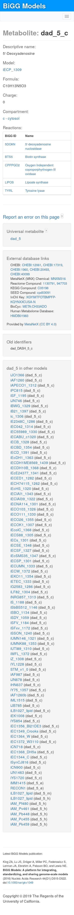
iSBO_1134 (20, 612)
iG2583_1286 (22, 586)
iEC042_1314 (22, 426)
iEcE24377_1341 (25, 472)
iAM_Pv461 (20, 808)
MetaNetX (31, 324)
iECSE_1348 (21, 545)
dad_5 (15, 238)
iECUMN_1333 (23, 565)
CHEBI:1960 (19, 269)
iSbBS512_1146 (24, 607)
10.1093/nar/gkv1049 (20, 882)
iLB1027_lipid (22, 710)
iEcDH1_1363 (22, 457)
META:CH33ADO (35, 306)
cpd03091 (44, 292)
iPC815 (17, 390)
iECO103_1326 (23, 508)
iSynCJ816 (19, 761)
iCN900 (17, 767)
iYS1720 (17, 777)
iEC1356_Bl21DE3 (26, 725)
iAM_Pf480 (19, 803)
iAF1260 (17, 379)
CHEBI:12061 (31, 264)
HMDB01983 (19, 315)
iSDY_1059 (20, 617)
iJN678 (16, 679)
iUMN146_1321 (23, 638)
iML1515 (18, 699)
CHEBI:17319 (52, 264)
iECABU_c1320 (23, 436)
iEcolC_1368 (21, 529)
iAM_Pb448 (20, 813)
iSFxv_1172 (20, 627)
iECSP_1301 (21, 560)
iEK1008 (17, 715)
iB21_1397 (19, 410)
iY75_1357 (19, 689)
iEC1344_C (20, 756)
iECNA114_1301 (24, 503)
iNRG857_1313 (23, 596)
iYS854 (16, 720)
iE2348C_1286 (23, 421)
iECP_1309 (12, 69)
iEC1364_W (20, 736)
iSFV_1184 (20, 622)
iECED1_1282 (22, 477)
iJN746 (16, 400)
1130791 (49, 283)
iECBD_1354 (21, 447)
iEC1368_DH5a (23, 751)
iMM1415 (18, 782)
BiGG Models (24, 5)
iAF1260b (18, 694)
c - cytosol (11, 118)
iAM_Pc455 (20, 818)
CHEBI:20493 (39, 269)
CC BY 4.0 (48, 324)
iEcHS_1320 (21, 488)
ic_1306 (17, 416)
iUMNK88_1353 (24, 643)
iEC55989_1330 (24, 431)
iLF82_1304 (20, 591)
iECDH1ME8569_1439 (29, 462)
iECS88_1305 (22, 534)
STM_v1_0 (19, 669)
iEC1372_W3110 (24, 741)
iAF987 (16, 674)
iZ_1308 (17, 658)
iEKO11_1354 (22, 576)
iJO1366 (17, 374)
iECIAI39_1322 (23, 498)
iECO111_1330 (23, 514)
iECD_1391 (20, 452)
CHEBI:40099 (20, 274)
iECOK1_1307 (22, 524)
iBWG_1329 (20, 405)
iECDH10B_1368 (25, 467)
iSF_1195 (18, 395)
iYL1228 (17, 664)
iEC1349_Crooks (24, 730)
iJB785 (16, 705)
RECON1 (18, 787)
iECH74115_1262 (25, 483)
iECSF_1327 (21, 550)
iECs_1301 (20, 539)
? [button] (62, 216)
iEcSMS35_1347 (24, 555)
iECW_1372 (20, 570)
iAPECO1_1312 (24, 385)
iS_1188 (17, 601)
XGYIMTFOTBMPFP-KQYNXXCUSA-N (33, 299)
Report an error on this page (32, 216)
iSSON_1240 (21, 632)
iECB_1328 (20, 441)
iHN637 (17, 684)
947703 (62, 283)
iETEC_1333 (21, 581)
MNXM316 (58, 278)
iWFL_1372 (20, 653)
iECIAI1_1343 (22, 493)
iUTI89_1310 (21, 648)
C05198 (43, 287)
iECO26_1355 (22, 519)
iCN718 (17, 746)
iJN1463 (17, 772)
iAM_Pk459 (20, 824)
